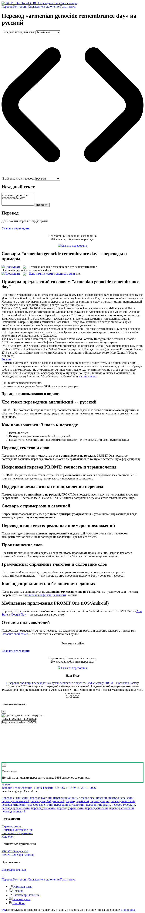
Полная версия (43, 787)
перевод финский (96, 808)
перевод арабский (77, 801)
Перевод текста (11, 826)
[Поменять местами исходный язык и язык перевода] (72, 175)
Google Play (18, 614)
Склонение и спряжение (17, 833)
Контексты (20, 6)
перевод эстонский (121, 808)
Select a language (12, 791)
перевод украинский (70, 808)
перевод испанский (120, 797)
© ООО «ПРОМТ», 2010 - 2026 (75, 787)
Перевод (7, 6)
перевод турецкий (123, 804)
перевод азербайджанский (47, 801)
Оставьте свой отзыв (15, 634)
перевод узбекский (43, 808)
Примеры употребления (17, 829)
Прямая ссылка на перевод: (19, 718)
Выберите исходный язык (18, 32)
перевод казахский (123, 801)
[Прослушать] (11, 266)
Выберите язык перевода (18, 178)
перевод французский (93, 797)
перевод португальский (69, 804)
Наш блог (8, 836)
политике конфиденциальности (45, 595)
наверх (6, 784)
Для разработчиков (14, 869)
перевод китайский (14, 804)
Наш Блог (18, 903)
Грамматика (68, 6)
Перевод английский (15, 797)
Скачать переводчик (16, 228)
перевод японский (13, 811)
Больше (6, 359)
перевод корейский (40, 804)
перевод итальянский (15, 801)
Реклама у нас (21, 899)
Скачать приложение (25, 895)
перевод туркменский (16, 808)
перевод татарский (98, 804)
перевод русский (41, 797)
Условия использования (17, 787)
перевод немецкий (65, 797)
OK (4, 909)
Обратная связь (22, 886)
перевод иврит (99, 801)
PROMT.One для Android (18, 854)
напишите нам (88, 376)
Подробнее (128, 909)
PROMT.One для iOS (15, 851)
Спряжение (43, 6)
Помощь (17, 890)
